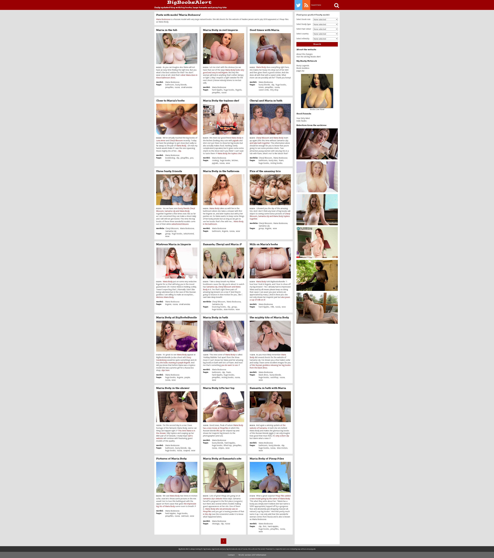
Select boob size (303, 19)
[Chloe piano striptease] (317, 209)
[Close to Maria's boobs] (176, 119)
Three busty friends (169, 171)
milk (272, 307)
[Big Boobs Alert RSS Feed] (306, 5)
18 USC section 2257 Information (252, 555)
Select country (302, 33)
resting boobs (276, 163)
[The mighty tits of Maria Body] (270, 336)
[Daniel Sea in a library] (317, 144)
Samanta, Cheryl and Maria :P (222, 244)
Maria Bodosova (163, 19)
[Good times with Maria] (270, 48)
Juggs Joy (300, 70)
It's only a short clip (281, 435)
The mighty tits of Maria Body (269, 317)
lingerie (239, 90)
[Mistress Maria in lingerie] (176, 263)
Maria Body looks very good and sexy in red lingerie (223, 71)
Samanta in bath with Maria (268, 388)
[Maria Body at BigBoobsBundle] (176, 336)
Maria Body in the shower (172, 388)
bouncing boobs (219, 307)
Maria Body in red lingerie (220, 30)
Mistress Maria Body (165, 297)
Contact (231, 555)
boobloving (170, 158)
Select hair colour (303, 29)
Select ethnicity (302, 38)
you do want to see (229, 365)
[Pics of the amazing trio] (270, 189)
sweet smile (264, 90)
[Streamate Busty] (317, 91)
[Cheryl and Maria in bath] (270, 119)
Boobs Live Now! (317, 109)
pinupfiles (169, 87)
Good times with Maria (264, 30)
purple (187, 377)
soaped (186, 450)
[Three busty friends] (176, 189)
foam (281, 160)
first (264, 526)
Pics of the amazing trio (265, 171)
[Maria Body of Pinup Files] (270, 477)
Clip (179, 151)
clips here (165, 370)
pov (191, 158)
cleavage (215, 523)
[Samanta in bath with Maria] (270, 406)
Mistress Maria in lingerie (173, 244)
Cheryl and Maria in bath (266, 100)
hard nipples (217, 90)
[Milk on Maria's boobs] (270, 263)
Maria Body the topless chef (221, 100)
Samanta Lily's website (212, 498)
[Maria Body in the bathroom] (223, 189)
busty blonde (181, 84)
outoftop (274, 377)
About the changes (304, 54)
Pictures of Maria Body (171, 458)
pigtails (236, 140)
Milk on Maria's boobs (264, 244)
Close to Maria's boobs (170, 100)
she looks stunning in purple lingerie (175, 362)
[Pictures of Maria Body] (176, 477)
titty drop (274, 90)
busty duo (273, 160)
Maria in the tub (166, 30)
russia (177, 87)
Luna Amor (160, 140)
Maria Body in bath (215, 317)
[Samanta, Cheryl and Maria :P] (223, 263)
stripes (221, 448)
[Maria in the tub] (176, 48)
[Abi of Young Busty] (317, 176)
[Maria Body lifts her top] (223, 406)
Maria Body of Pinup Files (267, 458)
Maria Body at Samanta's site (222, 458)
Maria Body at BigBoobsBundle (176, 317)
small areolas (186, 87)
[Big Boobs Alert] (183, 3)
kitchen (235, 160)
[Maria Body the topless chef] (223, 119)
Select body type (303, 24)
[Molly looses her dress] (317, 308)
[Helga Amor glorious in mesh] (317, 275)
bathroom (169, 84)
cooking (215, 160)
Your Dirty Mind (303, 118)
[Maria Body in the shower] (176, 406)
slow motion (229, 309)
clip (272, 84)
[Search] (335, 5)
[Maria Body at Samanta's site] (223, 477)
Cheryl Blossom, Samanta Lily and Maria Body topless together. (270, 216)
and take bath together (260, 143)
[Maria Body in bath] (223, 336)
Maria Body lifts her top (219, 388)
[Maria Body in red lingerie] (223, 48)
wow (228, 163)
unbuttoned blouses (180, 224)
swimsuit (185, 516)
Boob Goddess (302, 68)
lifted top (228, 445)
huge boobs (229, 90)
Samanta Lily (170, 231)
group (167, 233)
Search (317, 44)
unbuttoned (189, 233)
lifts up (219, 430)
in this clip (207, 514)
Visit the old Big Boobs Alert (308, 56)
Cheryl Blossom (176, 140)
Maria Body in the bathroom (221, 171)
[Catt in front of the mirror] (317, 242)
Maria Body (261, 67)
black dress (263, 375)
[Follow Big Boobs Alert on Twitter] (298, 5)
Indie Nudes (301, 121)
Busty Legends (302, 65)
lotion (261, 87)
